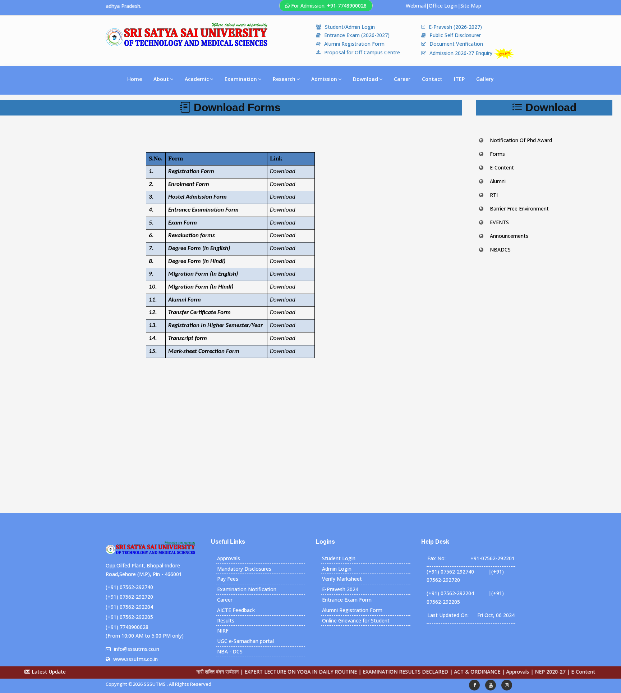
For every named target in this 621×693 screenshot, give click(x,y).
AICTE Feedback (236, 610)
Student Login (338, 558)
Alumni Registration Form (354, 43)
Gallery (485, 79)
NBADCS (500, 249)
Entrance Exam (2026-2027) (357, 35)
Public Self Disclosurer (455, 35)
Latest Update (48, 671)
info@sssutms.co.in (136, 649)
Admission (324, 79)
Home (134, 79)
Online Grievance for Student (356, 620)
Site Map (470, 5)
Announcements (509, 235)
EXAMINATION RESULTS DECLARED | (391, 671)
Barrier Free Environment (519, 208)
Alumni (498, 181)
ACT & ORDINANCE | (462, 671)
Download (365, 79)
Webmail (416, 5)
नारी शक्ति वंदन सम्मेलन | (202, 671)
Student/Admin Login (350, 26)
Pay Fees (227, 578)
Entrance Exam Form (347, 599)
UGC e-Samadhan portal (245, 641)
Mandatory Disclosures (244, 568)
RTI (494, 194)
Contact (432, 79)
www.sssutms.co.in (135, 659)
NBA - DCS (230, 651)
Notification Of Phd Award (521, 140)
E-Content (502, 167)
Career (402, 79)
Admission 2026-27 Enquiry (461, 53)
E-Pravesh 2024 (340, 589)
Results (225, 620)
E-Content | (568, 671)
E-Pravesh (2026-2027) (455, 26)
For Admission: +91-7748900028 (329, 5)
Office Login (443, 5)
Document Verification (456, 43)
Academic (197, 79)
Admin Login (336, 568)
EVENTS (499, 222)
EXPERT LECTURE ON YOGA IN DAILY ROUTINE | (285, 671)
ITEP (459, 79)
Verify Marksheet (342, 578)
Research (284, 79)
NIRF (223, 630)
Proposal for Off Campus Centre (362, 52)
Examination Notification (246, 589)
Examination (241, 79)
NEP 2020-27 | (535, 671)
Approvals (228, 558)
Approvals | (502, 671)
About (161, 79)
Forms (497, 153)
